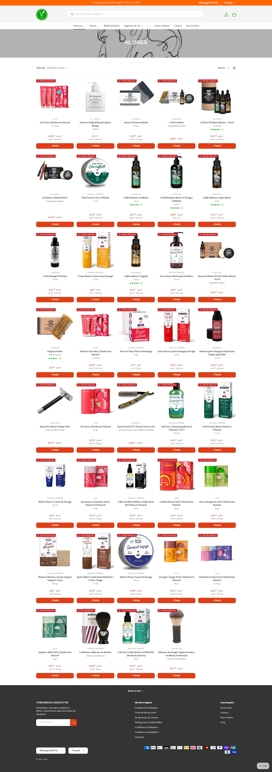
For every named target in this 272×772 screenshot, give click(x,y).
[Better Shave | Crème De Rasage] (55, 476)
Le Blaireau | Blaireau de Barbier (95, 652)
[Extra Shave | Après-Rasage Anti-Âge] (176, 325)
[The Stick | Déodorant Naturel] (95, 400)
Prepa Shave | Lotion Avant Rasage (95, 276)
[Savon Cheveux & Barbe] (136, 96)
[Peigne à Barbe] (55, 325)
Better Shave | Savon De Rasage (136, 577)
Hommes (77, 25)
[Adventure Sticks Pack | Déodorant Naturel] (217, 551)
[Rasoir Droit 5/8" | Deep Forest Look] (136, 400)
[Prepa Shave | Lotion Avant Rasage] (95, 250)
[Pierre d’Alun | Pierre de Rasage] (136, 325)
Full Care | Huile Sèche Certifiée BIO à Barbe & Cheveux (136, 654)
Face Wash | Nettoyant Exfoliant (176, 276)
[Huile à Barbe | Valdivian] (136, 172)
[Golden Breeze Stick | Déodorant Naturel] (176, 476)
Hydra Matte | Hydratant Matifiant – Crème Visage (95, 579)
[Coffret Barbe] (176, 96)
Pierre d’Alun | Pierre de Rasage (136, 351)
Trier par (40, 67)
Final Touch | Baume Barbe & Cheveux (217, 428)
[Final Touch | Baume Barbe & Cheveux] (217, 400)
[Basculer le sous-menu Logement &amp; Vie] (142, 26)
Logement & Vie (132, 25)
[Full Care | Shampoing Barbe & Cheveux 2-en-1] (176, 400)
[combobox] (135, 14)
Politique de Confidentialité (148, 722)
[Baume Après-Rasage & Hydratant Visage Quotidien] (217, 325)
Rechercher (226, 707)
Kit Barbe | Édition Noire (54, 197)
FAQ (222, 722)
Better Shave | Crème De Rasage (55, 501)
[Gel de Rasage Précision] (55, 250)
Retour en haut (135, 691)
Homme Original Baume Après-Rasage (95, 124)
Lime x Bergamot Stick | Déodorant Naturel (217, 503)
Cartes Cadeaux (162, 25)
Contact (178, 25)
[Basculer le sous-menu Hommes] (84, 26)
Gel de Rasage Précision (55, 276)
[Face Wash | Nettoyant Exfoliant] (176, 250)
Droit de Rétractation (145, 712)
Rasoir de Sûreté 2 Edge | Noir (55, 426)
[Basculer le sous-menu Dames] (98, 26)
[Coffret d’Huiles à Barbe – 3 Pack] (217, 96)
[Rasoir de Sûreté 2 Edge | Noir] (55, 400)
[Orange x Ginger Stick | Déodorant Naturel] (176, 551)
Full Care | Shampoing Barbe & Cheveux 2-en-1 (176, 428)
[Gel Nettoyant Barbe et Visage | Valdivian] (176, 172)
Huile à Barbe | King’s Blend (217, 197)
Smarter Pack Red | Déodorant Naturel (95, 353)
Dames (93, 25)
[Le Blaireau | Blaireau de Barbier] (95, 626)
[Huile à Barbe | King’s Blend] (217, 172)
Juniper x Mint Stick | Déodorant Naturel (55, 654)
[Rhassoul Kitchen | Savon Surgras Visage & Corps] (55, 551)
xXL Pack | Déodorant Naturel (55, 122)
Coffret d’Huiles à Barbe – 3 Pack (217, 122)
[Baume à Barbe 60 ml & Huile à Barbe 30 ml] (217, 250)
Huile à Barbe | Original (136, 276)
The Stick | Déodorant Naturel (95, 426)
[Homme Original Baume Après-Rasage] (95, 96)
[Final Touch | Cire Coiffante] (95, 172)
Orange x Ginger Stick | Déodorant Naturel (176, 579)
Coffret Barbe (176, 122)
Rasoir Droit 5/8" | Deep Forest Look (136, 426)
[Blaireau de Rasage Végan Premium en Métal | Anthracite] (176, 626)
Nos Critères (192, 25)
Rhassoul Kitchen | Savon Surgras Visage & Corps (55, 579)
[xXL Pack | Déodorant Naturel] (55, 96)
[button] (234, 14)
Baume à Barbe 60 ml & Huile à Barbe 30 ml (217, 278)
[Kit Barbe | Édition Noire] (55, 172)
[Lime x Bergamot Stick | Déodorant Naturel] (217, 476)
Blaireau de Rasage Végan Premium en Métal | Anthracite (177, 654)
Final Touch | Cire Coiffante (95, 197)
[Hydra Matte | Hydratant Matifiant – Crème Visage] (95, 551)
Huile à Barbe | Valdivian (136, 197)
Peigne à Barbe (55, 351)
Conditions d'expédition (147, 732)
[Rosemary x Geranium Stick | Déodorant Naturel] (95, 476)
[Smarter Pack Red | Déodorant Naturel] (95, 325)
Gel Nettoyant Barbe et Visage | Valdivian (176, 199)
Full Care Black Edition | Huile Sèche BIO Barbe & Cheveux (136, 503)
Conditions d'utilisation (146, 707)
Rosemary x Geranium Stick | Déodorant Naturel (95, 503)
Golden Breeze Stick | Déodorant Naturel (176, 503)
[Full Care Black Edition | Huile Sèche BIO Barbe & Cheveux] (136, 476)
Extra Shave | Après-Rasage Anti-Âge (176, 351)
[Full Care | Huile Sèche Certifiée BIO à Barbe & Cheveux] (136, 626)
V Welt (44, 759)
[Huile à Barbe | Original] (136, 250)
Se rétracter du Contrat (146, 717)
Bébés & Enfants (112, 25)
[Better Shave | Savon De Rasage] (136, 551)
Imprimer (139, 737)
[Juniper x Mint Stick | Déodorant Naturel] (55, 626)
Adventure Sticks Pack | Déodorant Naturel (217, 579)
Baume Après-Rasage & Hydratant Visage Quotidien (217, 353)
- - (148, 25)
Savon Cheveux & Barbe (136, 122)
